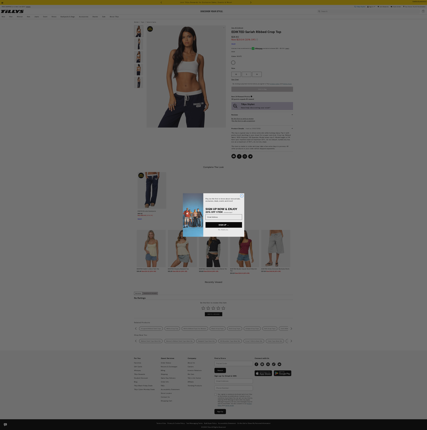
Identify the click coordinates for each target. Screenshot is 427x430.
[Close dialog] (241, 195)
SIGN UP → (224, 225)
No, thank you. (223, 230)
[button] (291, 246)
